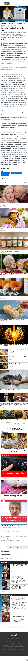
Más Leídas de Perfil (6, 595)
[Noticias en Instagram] (8, 638)
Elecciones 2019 (5, 174)
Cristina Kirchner (17, 51)
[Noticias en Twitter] (13, 638)
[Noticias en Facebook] (11, 638)
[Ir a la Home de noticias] (14, 635)
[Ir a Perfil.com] (25, 0)
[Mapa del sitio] (19, 638)
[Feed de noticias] (16, 638)
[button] (25, 50)
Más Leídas (4, 562)
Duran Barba (18, 172)
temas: (2, 171)
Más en (9, 429)
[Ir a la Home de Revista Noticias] (6, 3)
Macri (12, 172)
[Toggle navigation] (2, 3)
